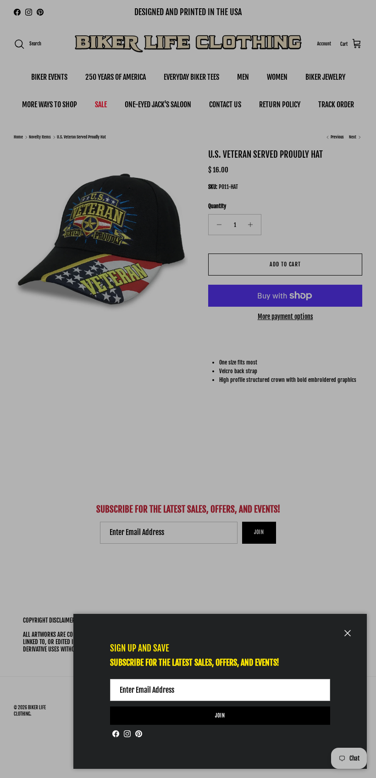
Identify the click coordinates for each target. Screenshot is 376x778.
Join (220, 715)
